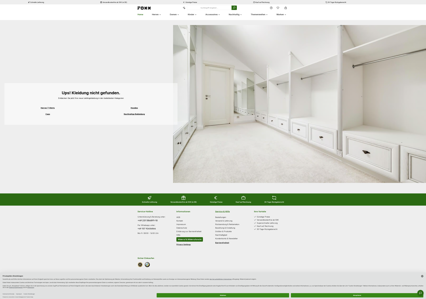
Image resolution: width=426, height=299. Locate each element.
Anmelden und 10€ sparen (191, 160)
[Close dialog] (253, 124)
